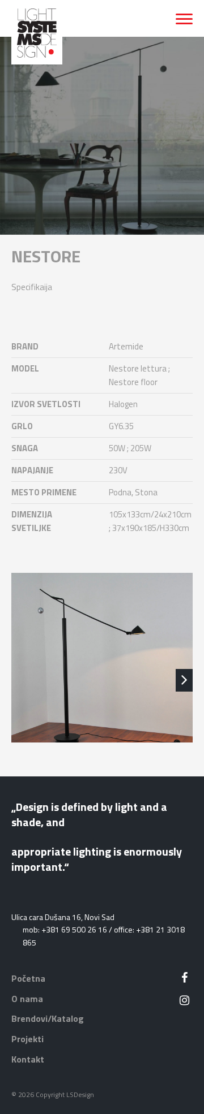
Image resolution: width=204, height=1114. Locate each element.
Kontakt (27, 1059)
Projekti (27, 1039)
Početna (28, 978)
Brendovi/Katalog (47, 1018)
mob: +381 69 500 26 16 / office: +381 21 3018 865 (104, 935)
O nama (27, 998)
